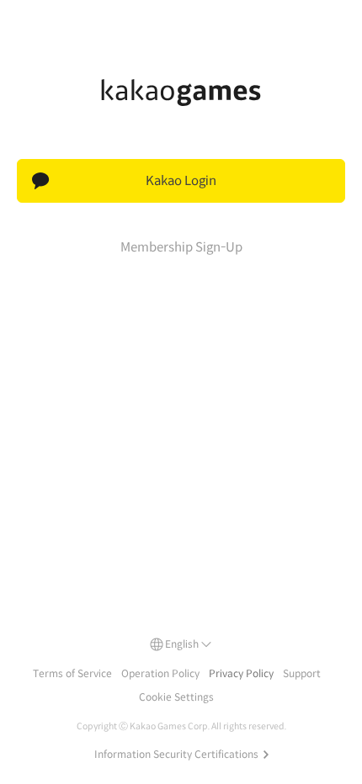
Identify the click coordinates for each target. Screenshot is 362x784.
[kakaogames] (181, 92)
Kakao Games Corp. (170, 726)
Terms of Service (72, 673)
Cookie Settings (176, 697)
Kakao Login (181, 180)
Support (302, 673)
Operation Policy (160, 673)
